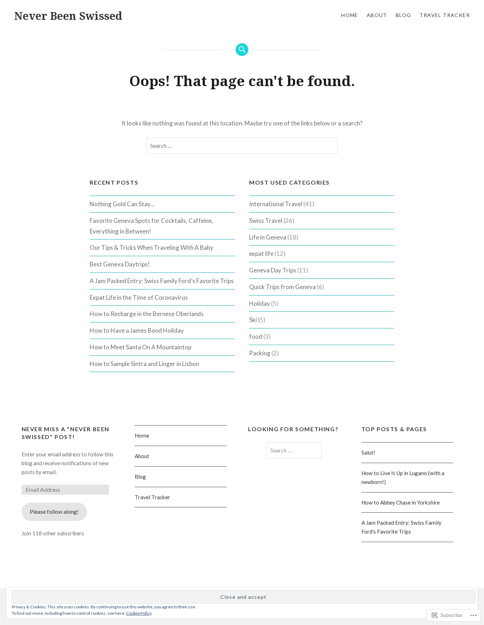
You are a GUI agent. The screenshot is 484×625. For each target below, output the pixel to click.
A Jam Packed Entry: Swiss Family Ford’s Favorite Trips (162, 281)
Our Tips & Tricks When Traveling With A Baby (151, 247)
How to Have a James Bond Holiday (137, 330)
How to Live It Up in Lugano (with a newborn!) (402, 477)
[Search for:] (242, 145)
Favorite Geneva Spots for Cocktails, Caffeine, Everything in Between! (151, 226)
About (377, 15)
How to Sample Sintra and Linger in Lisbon (144, 363)
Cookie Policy (139, 613)
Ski (253, 319)
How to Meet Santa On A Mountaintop (140, 347)
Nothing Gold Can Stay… (122, 204)
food (255, 336)
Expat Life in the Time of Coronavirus (139, 297)
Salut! (368, 452)
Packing (259, 353)
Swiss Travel (265, 220)
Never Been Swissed (68, 16)
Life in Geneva (267, 237)
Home (349, 15)
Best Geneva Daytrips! (120, 264)
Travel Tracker (445, 15)
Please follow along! (54, 511)
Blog (403, 15)
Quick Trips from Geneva (282, 287)
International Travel (275, 204)
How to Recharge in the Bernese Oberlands (147, 313)
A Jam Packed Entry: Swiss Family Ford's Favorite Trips (401, 527)
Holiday (259, 303)
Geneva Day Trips (272, 270)
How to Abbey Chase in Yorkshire (400, 502)
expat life (261, 253)
